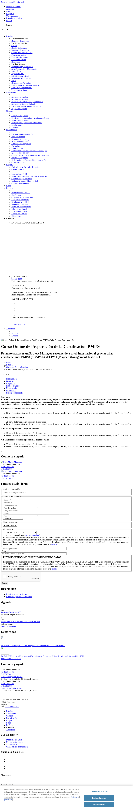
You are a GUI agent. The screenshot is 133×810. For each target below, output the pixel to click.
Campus (9, 111)
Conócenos (16, 195)
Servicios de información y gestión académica (30, 118)
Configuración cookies (99, 791)
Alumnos (10, 9)
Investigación (11, 130)
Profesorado (11, 390)
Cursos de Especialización (17, 367)
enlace (54, 544)
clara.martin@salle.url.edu (11, 676)
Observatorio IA (18, 162)
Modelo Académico (19, 204)
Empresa (9, 165)
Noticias (14, 333)
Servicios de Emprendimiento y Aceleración (29, 176)
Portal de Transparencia (21, 207)
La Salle (9, 188)
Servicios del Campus (20, 120)
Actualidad (10, 329)
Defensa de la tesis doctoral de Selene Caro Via (20, 622)
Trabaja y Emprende (19, 116)
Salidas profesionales (14, 393)
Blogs (8, 186)
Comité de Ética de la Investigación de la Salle (30, 155)
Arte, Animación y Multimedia (23, 69)
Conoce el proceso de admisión (19, 596)
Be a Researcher (18, 137)
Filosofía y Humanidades (21, 88)
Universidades (12, 16)
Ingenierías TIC (17, 74)
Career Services (17, 169)
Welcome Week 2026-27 (11, 612)
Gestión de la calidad (20, 202)
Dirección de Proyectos (21, 83)
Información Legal (19, 209)
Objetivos (10, 381)
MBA (13, 81)
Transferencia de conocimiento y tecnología (29, 151)
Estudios (9, 36)
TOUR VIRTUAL (19, 324)
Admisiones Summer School (23, 104)
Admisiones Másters (19, 99)
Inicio (8, 362)
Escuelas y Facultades (20, 200)
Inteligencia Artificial (20, 76)
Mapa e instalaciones (14, 742)
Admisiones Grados (19, 97)
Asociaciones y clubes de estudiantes (26, 123)
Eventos (14, 127)
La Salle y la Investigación (22, 134)
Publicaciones (17, 148)
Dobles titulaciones (19, 48)
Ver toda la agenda (8, 626)
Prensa (9, 20)
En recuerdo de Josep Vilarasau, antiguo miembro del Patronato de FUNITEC (33, 645)
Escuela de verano (18, 59)
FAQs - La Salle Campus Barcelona (26, 106)
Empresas (10, 13)
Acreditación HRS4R (20, 153)
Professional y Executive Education (26, 167)
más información (32, 535)
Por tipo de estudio (19, 43)
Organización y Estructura (22, 197)
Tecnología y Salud (19, 90)
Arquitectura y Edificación (22, 67)
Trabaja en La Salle (19, 214)
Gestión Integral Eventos (21, 179)
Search (9, 25)
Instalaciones (16, 125)
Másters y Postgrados (20, 50)
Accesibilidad (11, 744)
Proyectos (15, 146)
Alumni (9, 11)
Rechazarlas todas (99, 798)
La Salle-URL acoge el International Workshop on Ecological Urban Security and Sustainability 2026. (43, 656)
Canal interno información (17, 747)
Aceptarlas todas (99, 805)
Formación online (18, 55)
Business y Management (21, 78)
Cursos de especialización (21, 52)
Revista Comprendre (19, 158)
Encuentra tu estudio (19, 38)
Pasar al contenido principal (12, 2)
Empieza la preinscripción (16, 594)
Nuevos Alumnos (13, 6)
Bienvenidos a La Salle (20, 193)
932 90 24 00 (16, 279)
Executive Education (19, 57)
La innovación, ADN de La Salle (25, 181)
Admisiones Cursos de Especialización (27, 102)
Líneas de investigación (21, 144)
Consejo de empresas (20, 183)
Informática (16, 71)
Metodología (11, 388)
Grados (14, 45)
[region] (66, 798)
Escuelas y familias (14, 18)
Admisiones (11, 92)
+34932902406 (7, 467)
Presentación (11, 379)
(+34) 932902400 (12, 707)
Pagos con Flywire (19, 109)
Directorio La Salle (19, 211)
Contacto (10, 218)
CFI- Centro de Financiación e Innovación (28, 160)
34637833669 (6, 469)
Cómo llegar (16, 216)
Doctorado (15, 62)
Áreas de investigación (20, 141)
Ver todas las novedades (11, 658)
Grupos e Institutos (19, 139)
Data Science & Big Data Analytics (25, 85)
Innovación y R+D (19, 174)
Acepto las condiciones (23, 535)
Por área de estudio (19, 64)
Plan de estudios (12, 386)
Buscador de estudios (20, 41)
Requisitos (10, 383)
